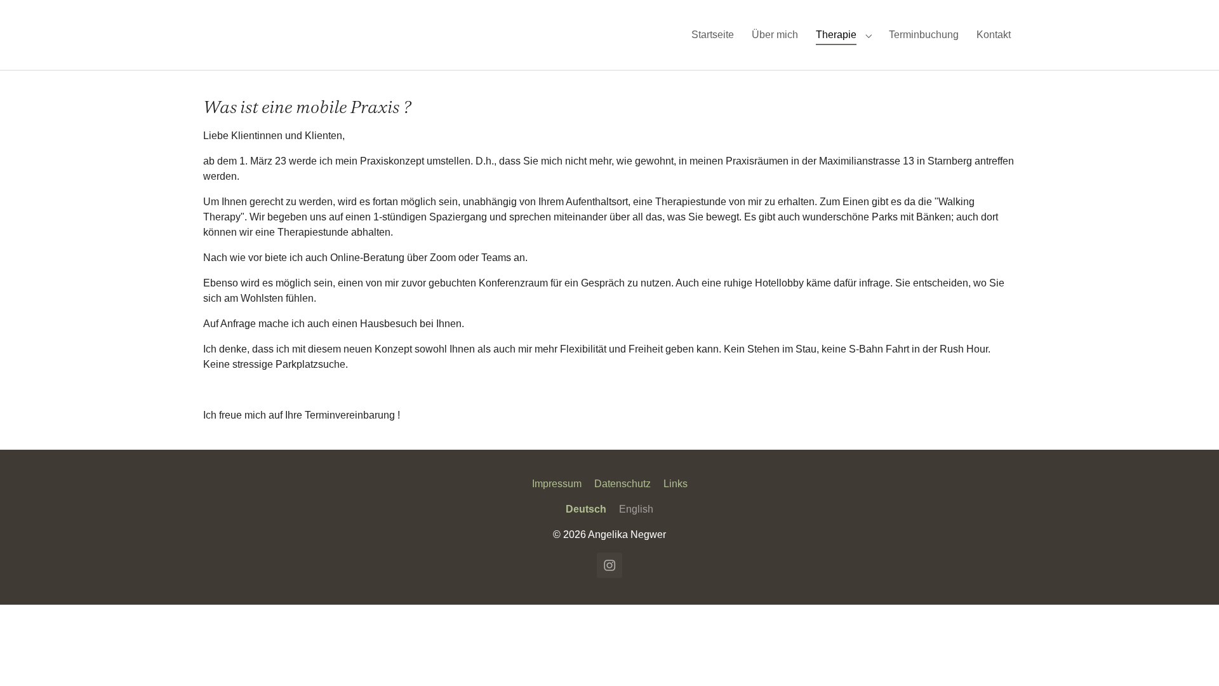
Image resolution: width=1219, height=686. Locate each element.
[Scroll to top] (1191, 658)
